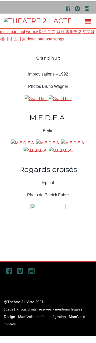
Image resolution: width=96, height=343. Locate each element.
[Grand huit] (37, 99)
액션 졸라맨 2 (68, 31)
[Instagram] (86, 8)
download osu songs (45, 39)
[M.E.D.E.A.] (23, 143)
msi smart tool (12, 31)
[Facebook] (67, 8)
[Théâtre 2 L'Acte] (38, 21)
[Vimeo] (77, 8)
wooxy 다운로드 (40, 31)
